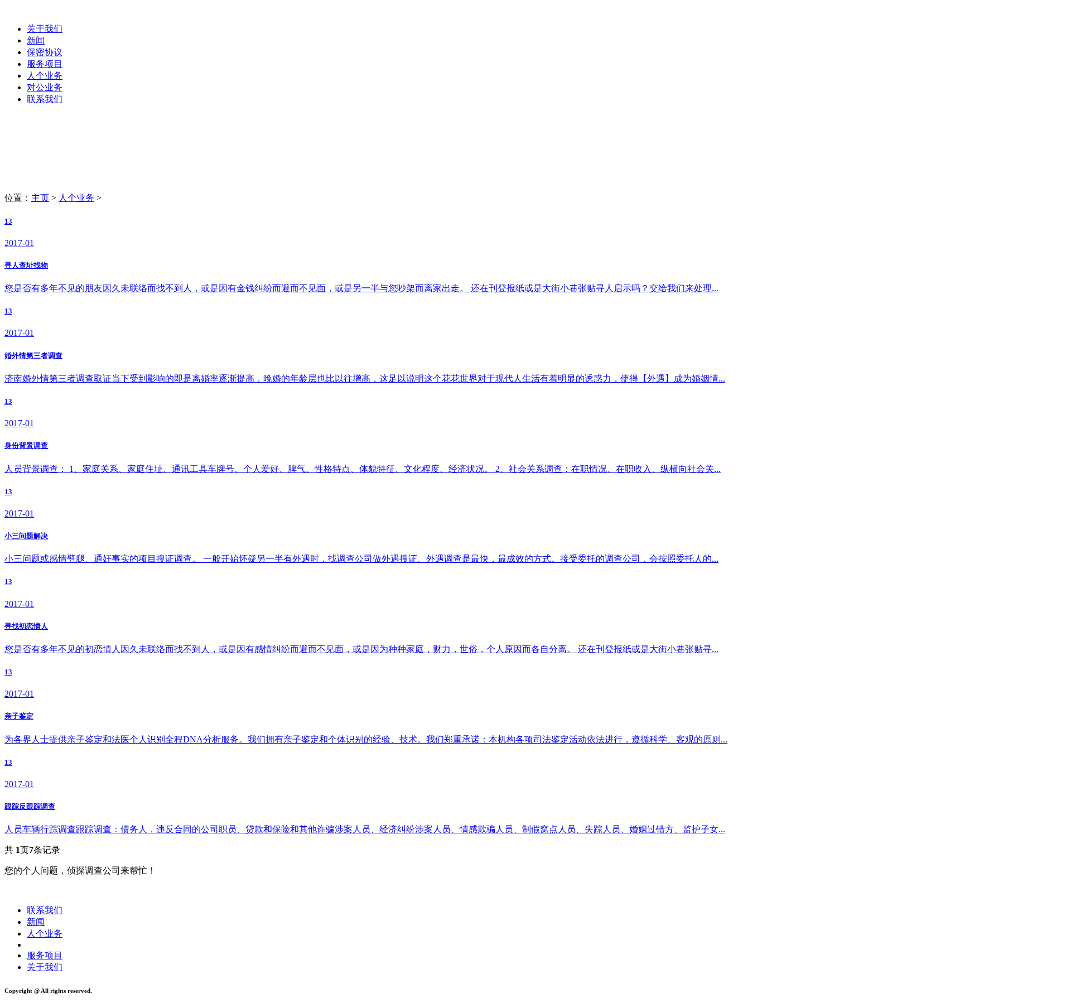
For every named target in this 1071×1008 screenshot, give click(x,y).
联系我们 (44, 99)
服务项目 (44, 64)
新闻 (36, 40)
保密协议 (44, 52)
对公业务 (44, 87)
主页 (40, 197)
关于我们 (44, 28)
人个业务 (44, 75)
